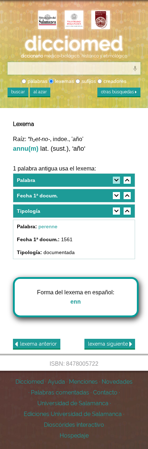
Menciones (83, 381)
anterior (38, 344)
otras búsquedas (118, 91)
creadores (114, 81)
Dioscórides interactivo (74, 424)
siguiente (108, 344)
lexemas (64, 81)
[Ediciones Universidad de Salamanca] (47, 20)
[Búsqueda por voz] (135, 68)
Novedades (117, 381)
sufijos (88, 81)
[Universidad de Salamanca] (74, 20)
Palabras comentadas (60, 392)
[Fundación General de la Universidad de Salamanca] (100, 20)
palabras (36, 81)
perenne (47, 226)
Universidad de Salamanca (72, 403)
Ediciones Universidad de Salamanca (73, 414)
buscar (18, 91)
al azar (40, 91)
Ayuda (56, 381)
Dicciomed (29, 381)
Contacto (105, 392)
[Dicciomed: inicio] (74, 43)
